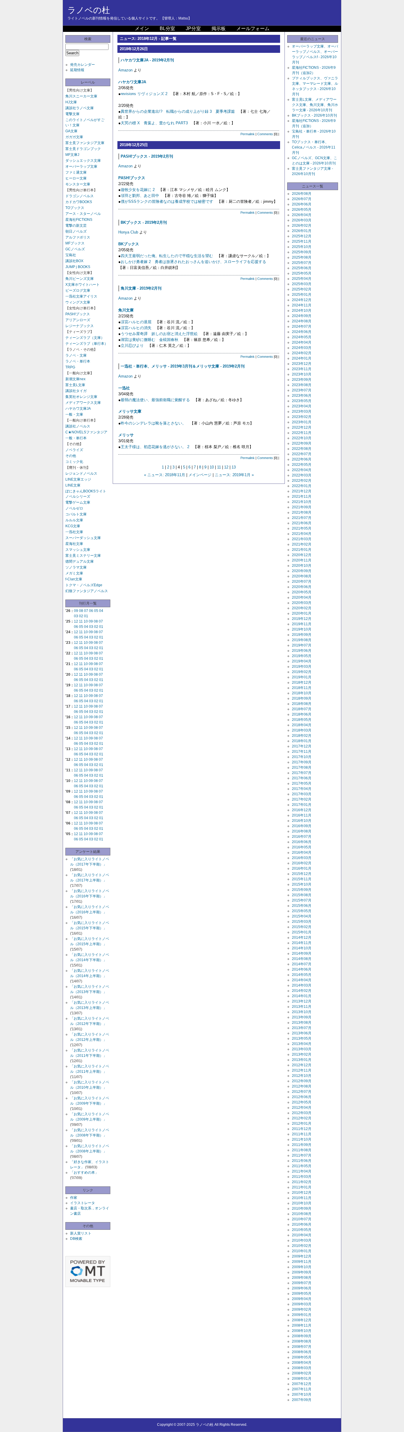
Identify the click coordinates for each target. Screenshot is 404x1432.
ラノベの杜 (88, 10)
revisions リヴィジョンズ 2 (144, 94)
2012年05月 (301, 1102)
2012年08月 (301, 1086)
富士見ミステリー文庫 (83, 555)
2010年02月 (301, 1246)
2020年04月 (301, 597)
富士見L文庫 (75, 385)
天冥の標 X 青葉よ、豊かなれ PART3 (154, 123)
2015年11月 (301, 879)
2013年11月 (301, 1007)
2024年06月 (301, 332)
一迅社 (124, 388)
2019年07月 (301, 645)
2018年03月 (301, 730)
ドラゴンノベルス (79, 196)
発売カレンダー (82, 65)
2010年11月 (301, 1198)
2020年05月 (301, 592)
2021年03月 (301, 539)
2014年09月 (301, 953)
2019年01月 (301, 677)
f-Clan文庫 (73, 579)
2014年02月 (301, 991)
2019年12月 (301, 619)
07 (86, 611)
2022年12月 (301, 427)
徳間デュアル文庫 (79, 561)
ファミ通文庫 (76, 172)
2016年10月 (301, 821)
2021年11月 (301, 496)
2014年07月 (301, 964)
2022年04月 (301, 470)
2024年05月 (301, 337)
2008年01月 (301, 1379)
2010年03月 (301, 1240)
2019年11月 (301, 624)
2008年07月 (301, 1347)
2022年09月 (301, 443)
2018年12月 (301, 682)
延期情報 (77, 70)
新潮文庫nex (75, 379)
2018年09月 (301, 698)
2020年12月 (301, 555)
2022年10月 (301, 438)
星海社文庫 (74, 544)
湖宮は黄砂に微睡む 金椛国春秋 (149, 339)
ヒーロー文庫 (76, 178)
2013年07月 (301, 1028)
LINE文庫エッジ (78, 479)
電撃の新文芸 (76, 225)
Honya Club (128, 232)
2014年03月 (301, 985)
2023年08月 (301, 385)
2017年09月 (301, 762)
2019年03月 (301, 666)
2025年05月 (301, 273)
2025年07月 (301, 263)
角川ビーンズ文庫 (79, 279)
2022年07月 (301, 454)
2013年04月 (301, 1044)
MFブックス (75, 243)
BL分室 (167, 28)
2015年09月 (301, 890)
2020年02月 (301, 608)
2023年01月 (301, 422)
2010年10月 (301, 1203)
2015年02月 (301, 927)
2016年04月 (301, 852)
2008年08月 (301, 1341)
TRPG (70, 367)
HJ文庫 (71, 102)
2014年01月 (301, 996)
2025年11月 (301, 241)
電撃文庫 (72, 114)
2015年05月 (301, 911)
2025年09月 (301, 252)
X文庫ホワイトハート (82, 285)
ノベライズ (74, 450)
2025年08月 (301, 257)
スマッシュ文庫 (77, 550)
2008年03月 (301, 1368)
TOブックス (74, 208)
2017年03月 (301, 794)
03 (76, 616)
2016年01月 (301, 868)
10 (86, 621)
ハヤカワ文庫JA (78, 408)
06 (91, 611)
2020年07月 (301, 581)
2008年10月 (301, 1331)
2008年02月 (301, 1373)
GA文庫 (71, 131)
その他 (70, 456)
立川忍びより (132, 345)
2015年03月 (301, 922)
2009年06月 (301, 1288)
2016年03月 (301, 858)
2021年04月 (301, 534)
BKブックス (128, 244)
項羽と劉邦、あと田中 (140, 195)
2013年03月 (301, 1049)
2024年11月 (301, 305)
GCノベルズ (75, 249)
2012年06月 (301, 1097)
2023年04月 (301, 406)
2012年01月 (301, 1123)
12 (76, 621)
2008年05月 (301, 1357)
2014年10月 (301, 948)
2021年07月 (301, 518)
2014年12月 (301, 937)
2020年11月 (301, 560)
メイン (142, 28)
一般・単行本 (76, 438)
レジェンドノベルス (81, 473)
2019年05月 (301, 656)
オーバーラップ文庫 (81, 166)
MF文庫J (72, 155)
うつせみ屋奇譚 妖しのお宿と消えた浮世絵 (159, 334)
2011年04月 (301, 1171)
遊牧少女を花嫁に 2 (138, 189)
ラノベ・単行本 (77, 361)
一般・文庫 (74, 414)
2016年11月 (301, 815)
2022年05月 (301, 465)
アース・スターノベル (83, 214)
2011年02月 (301, 1182)
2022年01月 (301, 486)
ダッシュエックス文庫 (83, 161)
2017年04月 (301, 789)
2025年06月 (301, 268)
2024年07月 (301, 326)
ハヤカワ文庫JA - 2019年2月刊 (147, 60)
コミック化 (74, 462)
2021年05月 (301, 528)
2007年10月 (301, 1394)
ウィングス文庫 (77, 302)
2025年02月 (301, 289)
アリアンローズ (77, 320)
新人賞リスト (80, 1233)
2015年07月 (301, 900)
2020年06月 (301, 587)
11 (81, 621)
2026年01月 (301, 231)
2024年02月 (301, 353)
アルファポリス (77, 237)
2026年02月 (301, 225)
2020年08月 (301, 576)
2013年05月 (301, 1038)
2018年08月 (301, 704)
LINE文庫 (72, 485)
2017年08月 (301, 767)
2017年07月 (301, 773)
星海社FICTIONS (78, 220)
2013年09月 (301, 1017)
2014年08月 (301, 959)
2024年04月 (301, 342)
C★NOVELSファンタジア (86, 432)
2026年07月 (301, 199)
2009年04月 (301, 1299)
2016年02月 (301, 863)
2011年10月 (301, 1139)
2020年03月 (301, 603)
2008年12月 (301, 1320)
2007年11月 (301, 1389)
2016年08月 (301, 831)
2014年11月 (301, 943)
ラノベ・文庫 (76, 355)
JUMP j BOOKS (77, 267)
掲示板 (218, 28)
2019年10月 (301, 629)
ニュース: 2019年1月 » (234, 475)
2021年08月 (301, 512)
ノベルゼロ (74, 508)
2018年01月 (301, 741)
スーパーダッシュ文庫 (83, 538)
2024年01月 (301, 358)
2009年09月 (301, 1272)
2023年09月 (301, 380)
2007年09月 (301, 1400)
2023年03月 (301, 411)
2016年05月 (301, 847)
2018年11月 (301, 688)
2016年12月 (301, 810)
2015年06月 (301, 906)
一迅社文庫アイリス (81, 296)
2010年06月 (301, 1224)
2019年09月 (301, 635)
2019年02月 (301, 672)
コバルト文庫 (76, 514)
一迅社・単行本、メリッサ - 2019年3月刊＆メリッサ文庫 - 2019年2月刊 (183, 366)
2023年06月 (301, 395)
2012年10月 (301, 1076)
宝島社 (70, 255)
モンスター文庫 (77, 184)
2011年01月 (301, 1187)
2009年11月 (301, 1262)
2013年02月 (301, 1054)
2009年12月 (301, 1256)
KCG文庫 (72, 526)
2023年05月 (301, 401)
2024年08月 (301, 321)
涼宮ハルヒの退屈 (136, 322)
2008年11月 (301, 1325)
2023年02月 (301, 417)
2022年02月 (301, 481)
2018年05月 (301, 720)
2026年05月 (301, 210)
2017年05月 (301, 783)
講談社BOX (74, 261)
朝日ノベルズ (76, 231)
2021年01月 (301, 550)
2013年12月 (301, 1001)
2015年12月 (301, 874)
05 (96, 611)
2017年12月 (301, 746)
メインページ (199, 475)
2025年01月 (301, 295)
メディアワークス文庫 (83, 403)
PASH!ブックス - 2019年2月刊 (147, 156)
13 (234, 467)
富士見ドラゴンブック (83, 149)
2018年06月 (301, 714)
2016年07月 (301, 837)
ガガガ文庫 (74, 137)
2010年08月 (301, 1214)
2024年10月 (301, 310)
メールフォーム (252, 28)
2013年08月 (301, 1022)
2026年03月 (301, 220)
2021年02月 (301, 544)
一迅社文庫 (74, 532)
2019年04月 (301, 661)
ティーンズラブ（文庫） (84, 338)
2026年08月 (301, 194)
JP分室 (193, 28)
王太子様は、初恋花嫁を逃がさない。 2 (155, 447)
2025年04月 (301, 279)
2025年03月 (301, 284)
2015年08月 (301, 895)
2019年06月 (301, 651)
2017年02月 (301, 799)
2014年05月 (301, 975)
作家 (73, 1198)
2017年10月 (301, 757)
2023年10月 (301, 374)
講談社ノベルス (77, 426)
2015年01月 (301, 932)
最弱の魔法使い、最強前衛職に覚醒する (155, 400)
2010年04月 (301, 1235)
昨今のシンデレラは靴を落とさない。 (153, 423)
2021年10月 (301, 502)
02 (81, 616)
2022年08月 (301, 449)
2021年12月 (301, 491)
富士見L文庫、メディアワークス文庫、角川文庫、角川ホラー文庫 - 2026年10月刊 (315, 104)
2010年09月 (301, 1208)
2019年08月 (301, 640)
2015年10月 (301, 884)
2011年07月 (301, 1155)
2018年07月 (301, 709)
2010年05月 (301, 1230)
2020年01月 (301, 613)
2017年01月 (301, 805)
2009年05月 (301, 1293)
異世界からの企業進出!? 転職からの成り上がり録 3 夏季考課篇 (178, 111)
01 (86, 616)
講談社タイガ (76, 391)
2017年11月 (301, 752)
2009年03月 (301, 1304)
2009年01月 (301, 1315)
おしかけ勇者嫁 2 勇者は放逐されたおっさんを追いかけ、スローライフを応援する (193, 261)
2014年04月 (301, 980)
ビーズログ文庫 (77, 290)
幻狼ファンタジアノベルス (86, 591)
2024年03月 (301, 348)
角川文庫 (126, 310)
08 (81, 611)
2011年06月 (301, 1161)
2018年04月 (301, 725)
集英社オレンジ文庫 (81, 397)
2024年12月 (301, 300)
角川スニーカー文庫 (81, 96)
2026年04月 (301, 215)
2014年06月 (301, 969)
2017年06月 (301, 778)
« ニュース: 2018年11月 (164, 475)
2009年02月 (301, 1309)
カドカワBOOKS (78, 202)
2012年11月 (301, 1070)
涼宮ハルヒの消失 (136, 328)
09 (76, 611)
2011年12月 (301, 1129)
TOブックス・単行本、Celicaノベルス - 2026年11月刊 (313, 147)
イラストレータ (82, 1203)
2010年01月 (301, 1251)
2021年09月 (301, 507)
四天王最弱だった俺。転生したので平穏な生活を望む (167, 256)
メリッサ (126, 435)
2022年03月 (301, 475)
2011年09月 (301, 1145)
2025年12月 (301, 236)
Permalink (247, 134)
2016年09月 (301, 826)
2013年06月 (301, 1033)
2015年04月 (301, 916)
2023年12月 (301, 364)
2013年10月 (301, 1012)
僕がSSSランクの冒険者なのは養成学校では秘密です (167, 201)
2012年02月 (301, 1118)
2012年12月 (301, 1065)
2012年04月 (301, 1108)
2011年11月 (301, 1134)
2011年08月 (301, 1150)
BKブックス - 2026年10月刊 (314, 115)
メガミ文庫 (74, 573)
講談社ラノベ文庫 (79, 108)
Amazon (125, 70)
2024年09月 (301, 316)
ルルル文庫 (74, 520)
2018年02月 (301, 736)
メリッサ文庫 (129, 411)
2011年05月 (301, 1166)
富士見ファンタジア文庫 (84, 143)
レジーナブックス (79, 326)
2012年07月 (301, 1092)
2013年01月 (301, 1060)
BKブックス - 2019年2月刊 (144, 222)
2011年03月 (301, 1177)
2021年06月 (301, 523)
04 (101, 611)
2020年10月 (301, 566)
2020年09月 (301, 571)
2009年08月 (301, 1278)
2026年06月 (301, 204)
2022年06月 (301, 459)
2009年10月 (301, 1267)
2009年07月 (301, 1283)
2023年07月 (301, 390)
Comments (265, 134)
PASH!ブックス (77, 314)
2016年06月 (301, 842)
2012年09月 (301, 1081)
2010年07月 (301, 1219)
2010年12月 (301, 1193)
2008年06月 (301, 1352)
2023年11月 (301, 369)
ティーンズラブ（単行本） (86, 344)
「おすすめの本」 (84, 1172)
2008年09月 (301, 1336)
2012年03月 (301, 1113)
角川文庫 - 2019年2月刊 (141, 288)
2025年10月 (301, 247)
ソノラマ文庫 (76, 567)
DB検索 (76, 1239)
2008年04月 (301, 1363)
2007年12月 (301, 1384)
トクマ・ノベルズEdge (83, 585)
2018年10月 (301, 693)
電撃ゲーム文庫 (77, 502)
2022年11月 (301, 433)
